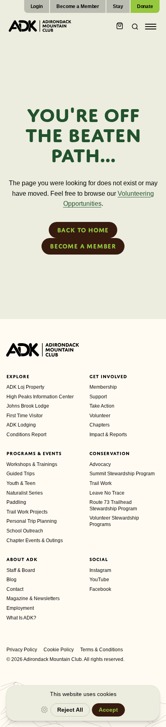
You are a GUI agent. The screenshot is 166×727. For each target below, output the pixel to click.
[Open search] (133, 27)
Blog (11, 579)
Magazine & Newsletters (33, 598)
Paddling (16, 502)
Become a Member (77, 6)
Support (98, 397)
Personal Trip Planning (31, 521)
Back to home (83, 230)
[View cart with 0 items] (119, 26)
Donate (145, 6)
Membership (103, 387)
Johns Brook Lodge (27, 406)
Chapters (99, 425)
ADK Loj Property (25, 387)
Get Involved (108, 376)
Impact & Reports (108, 434)
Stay (118, 6)
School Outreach (24, 531)
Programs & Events (34, 453)
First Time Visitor (24, 415)
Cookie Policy (59, 649)
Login (37, 6)
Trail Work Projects (27, 512)
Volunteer (99, 415)
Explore (17, 376)
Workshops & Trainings (31, 464)
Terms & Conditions (101, 649)
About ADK (21, 559)
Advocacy (100, 464)
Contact (14, 589)
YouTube (99, 579)
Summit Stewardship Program (122, 473)
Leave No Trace (106, 493)
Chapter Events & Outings (34, 540)
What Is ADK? (21, 618)
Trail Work (100, 483)
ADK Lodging (21, 425)
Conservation (109, 453)
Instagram (100, 570)
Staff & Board (20, 570)
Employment (20, 608)
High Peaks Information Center (40, 397)
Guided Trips (20, 473)
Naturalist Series (24, 493)
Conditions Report (26, 434)
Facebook (100, 589)
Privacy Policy (21, 649)
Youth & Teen (20, 483)
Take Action (101, 406)
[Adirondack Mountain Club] (40, 25)
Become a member (83, 246)
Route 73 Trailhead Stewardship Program (113, 505)
